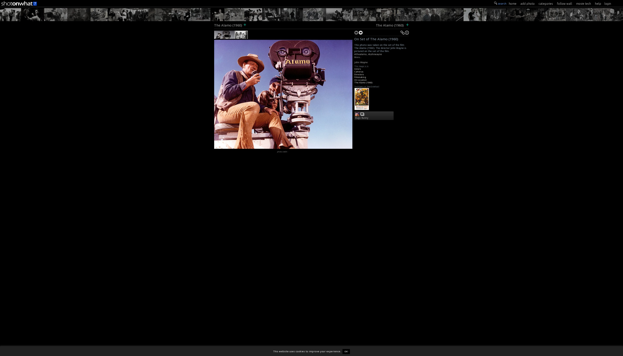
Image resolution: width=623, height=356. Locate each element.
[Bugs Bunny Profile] (357, 115)
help (598, 3)
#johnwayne (375, 54)
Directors (359, 74)
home (513, 3)
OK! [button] (346, 351)
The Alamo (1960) (228, 25)
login (607, 3)
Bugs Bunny (361, 117)
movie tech (583, 3)
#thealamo (360, 54)
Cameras (359, 71)
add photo (527, 3)
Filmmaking (360, 77)
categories (546, 3)
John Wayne (361, 62)
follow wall (564, 3)
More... (357, 57)
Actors (357, 69)
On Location (360, 80)
